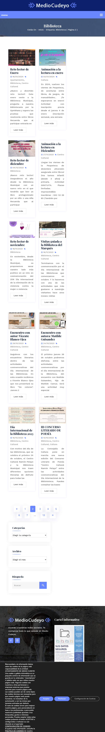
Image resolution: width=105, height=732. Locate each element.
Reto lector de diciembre (19, 162)
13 (44, 515)
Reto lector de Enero (19, 71)
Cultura (44, 80)
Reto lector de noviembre (19, 243)
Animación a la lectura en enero (52, 71)
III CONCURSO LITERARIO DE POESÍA (51, 430)
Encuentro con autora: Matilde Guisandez (51, 336)
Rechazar (62, 698)
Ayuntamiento (17, 80)
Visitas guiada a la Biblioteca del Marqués (51, 244)
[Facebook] (10, 640)
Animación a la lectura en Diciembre (51, 147)
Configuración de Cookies (85, 698)
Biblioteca (15, 83)
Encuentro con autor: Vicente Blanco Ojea (20, 336)
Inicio (41, 29)
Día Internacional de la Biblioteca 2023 (21, 430)
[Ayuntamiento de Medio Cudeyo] (52, 5)
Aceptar (46, 698)
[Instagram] (17, 640)
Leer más (18, 130)
